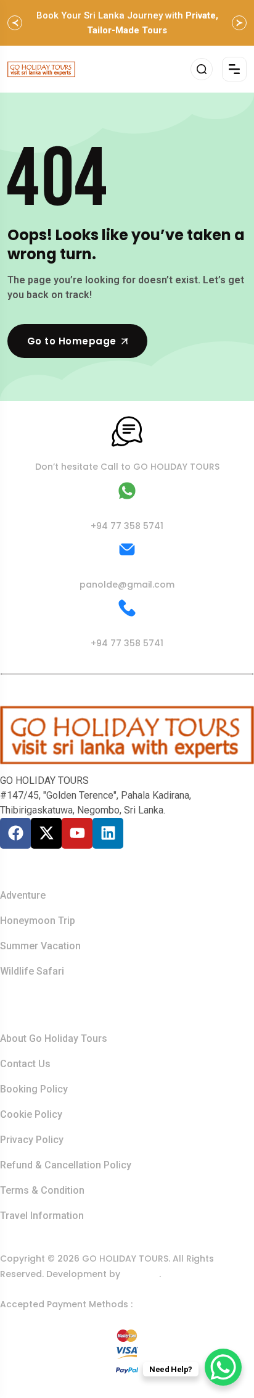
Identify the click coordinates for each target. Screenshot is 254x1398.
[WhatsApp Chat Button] (223, 1367)
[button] (14, 22)
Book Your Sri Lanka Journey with (127, 23)
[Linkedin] (107, 833)
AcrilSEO (141, 1274)
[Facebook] (15, 833)
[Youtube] (77, 833)
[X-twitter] (46, 833)
